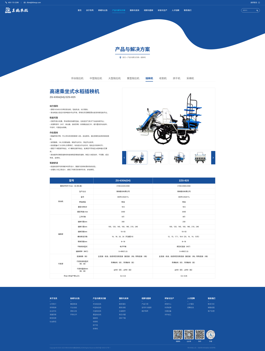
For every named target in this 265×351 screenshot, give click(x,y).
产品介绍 (145, 304)
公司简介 (53, 304)
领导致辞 (53, 308)
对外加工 (168, 315)
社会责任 (53, 322)
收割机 (163, 78)
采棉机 (190, 78)
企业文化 (53, 311)
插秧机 (143, 57)
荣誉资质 (53, 318)
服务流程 (122, 308)
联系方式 (211, 304)
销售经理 (211, 308)
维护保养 (145, 311)
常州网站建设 (205, 348)
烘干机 (176, 78)
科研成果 (168, 308)
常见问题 (122, 315)
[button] (146, 157)
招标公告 (73, 311)
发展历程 (53, 315)
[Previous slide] (124, 157)
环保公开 (73, 315)
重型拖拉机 (133, 78)
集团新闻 (73, 304)
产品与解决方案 (133, 57)
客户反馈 (211, 311)
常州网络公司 (191, 348)
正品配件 (122, 311)
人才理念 (190, 304)
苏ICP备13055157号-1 (103, 348)
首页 (124, 57)
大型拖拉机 (114, 78)
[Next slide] (213, 157)
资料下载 (122, 318)
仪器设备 (168, 311)
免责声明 (212, 348)
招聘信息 (190, 308)
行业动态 (73, 308)
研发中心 (168, 304)
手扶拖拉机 (77, 78)
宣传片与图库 (147, 308)
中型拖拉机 (96, 78)
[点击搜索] (257, 10)
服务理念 (122, 304)
